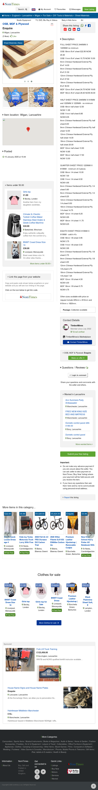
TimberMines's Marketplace (78, 336)
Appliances (9, 746)
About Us (6, 765)
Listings (54, 765)
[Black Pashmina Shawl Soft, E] (88, 588)
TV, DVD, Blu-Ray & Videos (46, 20)
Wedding (6, 749)
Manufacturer (48, 749)
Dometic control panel (75, 434)
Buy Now (55, 768)
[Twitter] (43, 771)
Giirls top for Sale (41, 603)
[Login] (52, 23)
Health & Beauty (59, 752)
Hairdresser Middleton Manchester (23, 710)
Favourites (61, 9)
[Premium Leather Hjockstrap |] (72, 587)
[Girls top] (26, 590)
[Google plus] (37, 776)
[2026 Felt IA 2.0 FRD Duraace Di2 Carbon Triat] (41, 522)
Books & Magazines (51, 741)
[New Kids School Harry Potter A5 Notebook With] (88, 522)
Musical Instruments (34, 741)
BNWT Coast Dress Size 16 (34, 243)
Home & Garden (81, 741)
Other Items (49, 746)
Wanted (54, 778)
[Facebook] (37, 771)
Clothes (18, 746)
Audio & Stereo (67, 741)
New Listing (89, 9)
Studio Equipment (24, 20)
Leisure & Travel (48, 744)
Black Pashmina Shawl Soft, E (88, 601)
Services (55, 775)
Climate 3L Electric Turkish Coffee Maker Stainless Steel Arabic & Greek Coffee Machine (34, 218)
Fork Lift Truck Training (46, 649)
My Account (45, 9)
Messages (76, 9)
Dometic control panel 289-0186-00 (77, 424)
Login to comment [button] (79, 375)
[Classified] (14, 199)
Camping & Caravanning (33, 746)
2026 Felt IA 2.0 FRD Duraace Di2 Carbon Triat (41, 541)
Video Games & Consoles (31, 749)
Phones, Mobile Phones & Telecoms (70, 749)
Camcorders (7, 741)
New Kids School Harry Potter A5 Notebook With (87, 541)
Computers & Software (83, 746)
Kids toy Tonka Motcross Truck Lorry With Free (26, 540)
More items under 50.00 (40, 263)
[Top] (93, 786)
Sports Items (19, 741)
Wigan (6, 32)
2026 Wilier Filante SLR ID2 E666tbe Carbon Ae (57, 541)
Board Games (60, 746)
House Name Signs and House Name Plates (28, 687)
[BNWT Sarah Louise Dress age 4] (11, 522)
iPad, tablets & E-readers (42, 752)
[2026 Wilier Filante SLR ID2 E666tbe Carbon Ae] (57, 522)
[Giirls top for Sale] (41, 590)
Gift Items (90, 749)
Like (14, 36)
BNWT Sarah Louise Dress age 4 (10, 540)
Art (82, 20)
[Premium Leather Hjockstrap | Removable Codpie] (72, 522)
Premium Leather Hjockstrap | (72, 599)
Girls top (27, 191)
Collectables (62, 744)
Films (70, 746)
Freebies (20, 744)
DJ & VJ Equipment (33, 744)
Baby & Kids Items (69, 20)
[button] (28, 129)
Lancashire (15, 32)
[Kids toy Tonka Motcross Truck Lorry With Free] (26, 522)
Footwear (15, 749)
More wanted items (84, 444)
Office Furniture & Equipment (80, 744)
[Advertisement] (32, 169)
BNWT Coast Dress (57, 599)
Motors (54, 772)
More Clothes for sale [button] (48, 622)
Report (67, 497)
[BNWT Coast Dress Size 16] (10, 589)
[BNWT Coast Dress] (57, 588)
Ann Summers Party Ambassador (74, 401)
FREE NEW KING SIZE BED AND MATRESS (76, 413)
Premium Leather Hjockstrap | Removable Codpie (71, 542)
